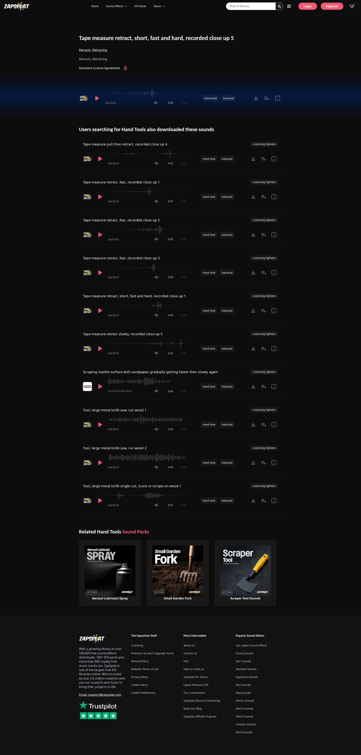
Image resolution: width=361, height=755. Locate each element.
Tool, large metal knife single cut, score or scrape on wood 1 (132, 486)
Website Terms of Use (145, 669)
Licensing (137, 645)
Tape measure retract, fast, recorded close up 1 (121, 182)
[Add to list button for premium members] (266, 98)
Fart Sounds (243, 685)
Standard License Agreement (99, 68)
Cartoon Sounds (246, 724)
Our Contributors (194, 692)
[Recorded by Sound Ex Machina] (88, 386)
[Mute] (155, 103)
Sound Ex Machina (119, 391)
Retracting (99, 50)
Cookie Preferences (143, 692)
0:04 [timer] (170, 467)
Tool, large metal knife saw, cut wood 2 (114, 448)
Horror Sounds (245, 700)
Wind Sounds (244, 732)
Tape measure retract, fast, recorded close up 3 (121, 258)
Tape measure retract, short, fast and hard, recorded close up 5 (156, 39)
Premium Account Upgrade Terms (152, 653)
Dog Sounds (243, 692)
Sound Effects (114, 6)
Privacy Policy (139, 677)
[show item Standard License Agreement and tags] (277, 98)
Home (95, 6)
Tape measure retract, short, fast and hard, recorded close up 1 (134, 296)
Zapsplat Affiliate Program (200, 716)
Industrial (228, 98)
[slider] (146, 93)
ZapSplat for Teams (196, 677)
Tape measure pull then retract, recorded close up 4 (125, 144)
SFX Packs (140, 6)
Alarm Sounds (244, 708)
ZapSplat (110, 102)
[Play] (97, 98)
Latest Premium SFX (196, 685)
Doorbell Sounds (246, 669)
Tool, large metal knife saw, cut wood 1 (114, 410)
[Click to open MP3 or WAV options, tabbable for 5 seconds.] (255, 98)
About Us (189, 645)
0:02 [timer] (170, 163)
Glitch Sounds (244, 716)
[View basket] (352, 6)
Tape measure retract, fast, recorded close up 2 (121, 220)
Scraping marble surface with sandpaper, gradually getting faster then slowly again (150, 372)
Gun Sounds (243, 661)
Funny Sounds (245, 653)
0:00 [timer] (170, 102)
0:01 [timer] (170, 201)
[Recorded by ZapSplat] (84, 98)
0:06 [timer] (170, 391)
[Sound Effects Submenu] (126, 6)
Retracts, (85, 50)
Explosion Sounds (247, 677)
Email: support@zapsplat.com (100, 695)
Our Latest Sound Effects (251, 645)
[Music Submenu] (164, 6)
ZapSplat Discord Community (202, 700)
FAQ (186, 661)
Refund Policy (139, 661)
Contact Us (190, 653)
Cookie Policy (139, 685)
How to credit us (194, 669)
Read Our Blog (193, 708)
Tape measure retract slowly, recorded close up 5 (123, 334)
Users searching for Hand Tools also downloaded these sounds (146, 129)
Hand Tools (210, 98)
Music (157, 6)
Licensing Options (264, 144)
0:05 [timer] (170, 429)
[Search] (279, 6)
